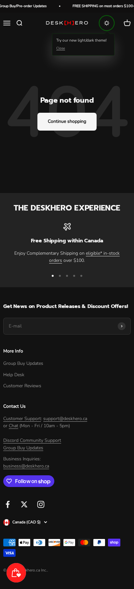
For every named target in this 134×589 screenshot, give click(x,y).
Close (60, 48)
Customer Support (22, 419)
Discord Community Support (32, 440)
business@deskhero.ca (26, 466)
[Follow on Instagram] (40, 504)
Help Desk (13, 375)
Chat (13, 426)
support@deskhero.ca (65, 419)
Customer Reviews (22, 386)
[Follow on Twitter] (24, 504)
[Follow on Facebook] (7, 504)
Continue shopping (67, 121)
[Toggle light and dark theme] (106, 23)
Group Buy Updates (23, 363)
